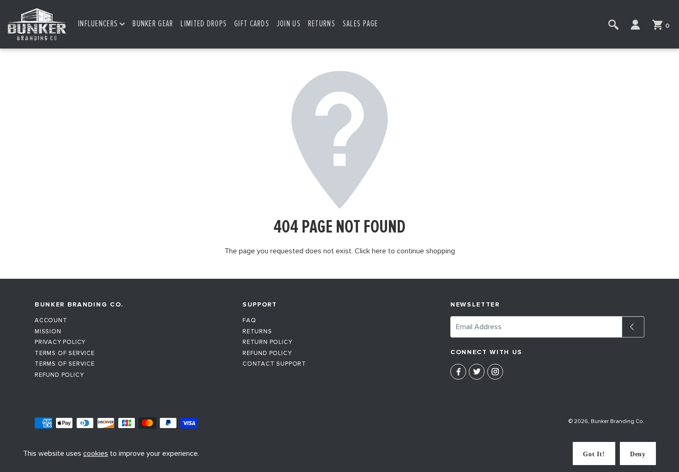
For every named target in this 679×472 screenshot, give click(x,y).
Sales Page (360, 23)
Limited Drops (204, 23)
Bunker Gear (153, 23)
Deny (638, 454)
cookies (95, 453)
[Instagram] (495, 372)
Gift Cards (251, 23)
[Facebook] (458, 372)
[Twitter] (477, 372)
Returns (321, 23)
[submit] (633, 326)
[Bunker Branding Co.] (37, 24)
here (379, 251)
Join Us (289, 23)
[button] (101, 24)
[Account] (635, 24)
